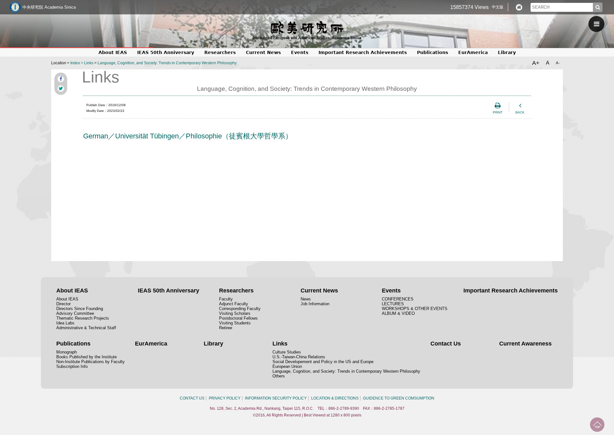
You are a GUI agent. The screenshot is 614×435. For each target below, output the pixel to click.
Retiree (225, 327)
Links (88, 63)
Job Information (315, 303)
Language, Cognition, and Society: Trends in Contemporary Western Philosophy (167, 63)
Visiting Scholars (234, 313)
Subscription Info (72, 366)
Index (75, 63)
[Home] (519, 7)
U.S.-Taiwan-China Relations (298, 356)
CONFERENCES (397, 299)
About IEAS (67, 299)
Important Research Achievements (363, 52)
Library (507, 52)
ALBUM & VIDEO (398, 313)
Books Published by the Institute (86, 356)
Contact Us (445, 343)
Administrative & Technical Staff (86, 327)
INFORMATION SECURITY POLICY (276, 398)
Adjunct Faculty (233, 303)
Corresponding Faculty (240, 308)
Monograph (66, 352)
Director (63, 303)
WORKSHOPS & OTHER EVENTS (414, 308)
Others (278, 376)
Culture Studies (286, 352)
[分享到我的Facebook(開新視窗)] (61, 79)
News (306, 299)
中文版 (497, 7)
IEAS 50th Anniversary (165, 52)
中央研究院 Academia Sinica (49, 7)
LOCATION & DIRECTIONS (334, 398)
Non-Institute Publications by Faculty (90, 361)
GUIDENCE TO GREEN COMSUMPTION (398, 398)
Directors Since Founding (79, 308)
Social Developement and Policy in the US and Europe (323, 361)
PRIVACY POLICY (224, 398)
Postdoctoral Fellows (238, 318)
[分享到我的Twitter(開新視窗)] (61, 88)
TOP (597, 424)
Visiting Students (235, 323)
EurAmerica (473, 52)
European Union (287, 366)
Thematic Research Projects (82, 318)
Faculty (226, 299)
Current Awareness (525, 343)
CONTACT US (192, 398)
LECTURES (393, 303)
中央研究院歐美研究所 (307, 30)
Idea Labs (65, 323)
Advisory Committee (75, 313)
